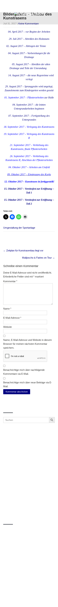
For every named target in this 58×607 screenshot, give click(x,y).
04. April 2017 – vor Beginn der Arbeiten (29, 31)
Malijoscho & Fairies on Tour (38, 257)
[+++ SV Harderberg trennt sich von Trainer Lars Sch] (29, 469)
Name (7, 308)
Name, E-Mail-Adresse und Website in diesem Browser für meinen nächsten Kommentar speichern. (27, 344)
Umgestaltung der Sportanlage (19, 227)
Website (7, 326)
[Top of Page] (49, 600)
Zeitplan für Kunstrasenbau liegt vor (23, 250)
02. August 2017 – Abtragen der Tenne (26, 46)
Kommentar (10, 281)
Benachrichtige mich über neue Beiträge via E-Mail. (27, 384)
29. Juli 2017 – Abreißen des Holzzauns (29, 38)
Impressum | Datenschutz (29, 601)
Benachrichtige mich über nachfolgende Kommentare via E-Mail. (24, 372)
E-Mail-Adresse (12, 317)
